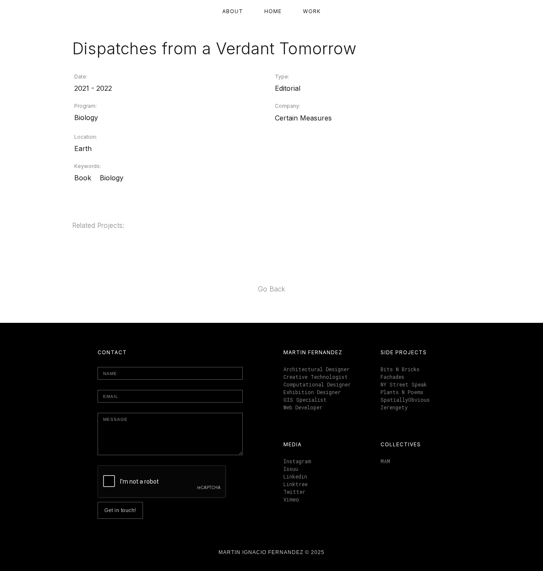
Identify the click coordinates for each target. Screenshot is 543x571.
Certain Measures (303, 118)
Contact (112, 352)
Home (273, 11)
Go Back (271, 289)
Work (312, 11)
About (232, 11)
